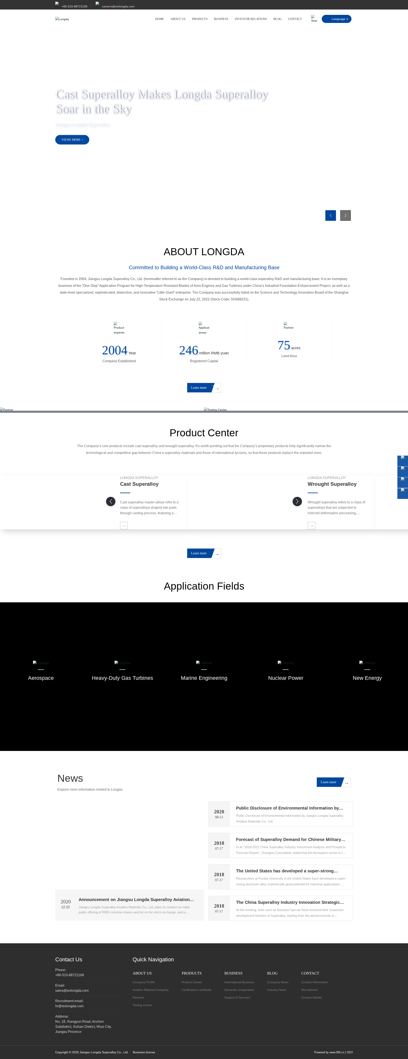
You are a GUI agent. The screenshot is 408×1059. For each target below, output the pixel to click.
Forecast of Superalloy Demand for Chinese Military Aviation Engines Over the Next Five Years (288, 842)
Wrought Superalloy (332, 484)
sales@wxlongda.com (72, 990)
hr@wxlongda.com (69, 1006)
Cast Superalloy (139, 484)
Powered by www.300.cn (329, 1052)
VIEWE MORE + (72, 139)
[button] (68, 217)
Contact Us (68, 959)
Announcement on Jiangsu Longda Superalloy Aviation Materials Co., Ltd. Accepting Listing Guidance (134, 902)
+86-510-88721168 (74, 6)
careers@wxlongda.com (118, 6)
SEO (350, 1052)
